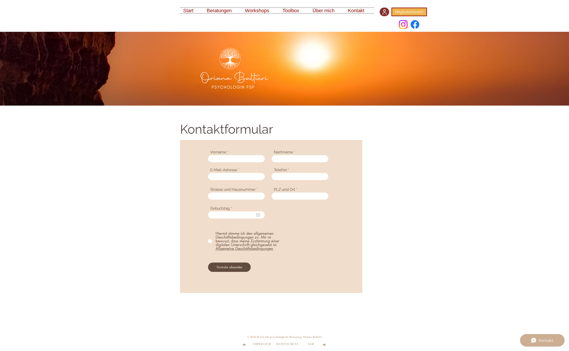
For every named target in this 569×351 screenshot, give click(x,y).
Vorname (218, 152)
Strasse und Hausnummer (233, 189)
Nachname (283, 152)
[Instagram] (403, 24)
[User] (384, 12)
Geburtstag (222, 208)
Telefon (280, 170)
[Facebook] (415, 24)
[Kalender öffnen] (258, 215)
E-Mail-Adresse (223, 170)
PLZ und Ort (284, 189)
